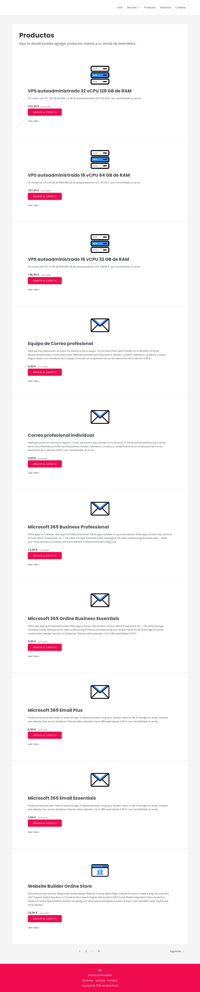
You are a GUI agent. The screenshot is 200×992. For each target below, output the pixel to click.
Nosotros (165, 7)
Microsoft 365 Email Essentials (62, 798)
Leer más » (34, 121)
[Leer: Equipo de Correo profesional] (100, 327)
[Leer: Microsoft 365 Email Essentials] (100, 782)
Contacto (181, 7)
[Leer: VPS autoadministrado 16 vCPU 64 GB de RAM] (100, 159)
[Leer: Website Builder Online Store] (100, 870)
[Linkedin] (100, 970)
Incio (119, 7)
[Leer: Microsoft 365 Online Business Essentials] (100, 602)
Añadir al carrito (45, 112)
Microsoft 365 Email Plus (55, 710)
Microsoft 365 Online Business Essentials (73, 618)
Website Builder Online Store (60, 886)
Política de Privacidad (100, 975)
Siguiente (177, 951)
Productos (150, 7)
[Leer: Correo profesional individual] (100, 419)
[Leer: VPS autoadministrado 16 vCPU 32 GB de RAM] (100, 243)
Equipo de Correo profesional (60, 343)
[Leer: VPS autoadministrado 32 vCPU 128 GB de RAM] (100, 75)
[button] (138, 7)
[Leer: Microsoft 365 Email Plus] (100, 694)
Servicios (100, 980)
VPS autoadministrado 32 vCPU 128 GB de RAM (80, 91)
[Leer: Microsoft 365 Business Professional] (100, 511)
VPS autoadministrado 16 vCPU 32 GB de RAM (78, 259)
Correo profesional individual (61, 435)
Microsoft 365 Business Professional (68, 527)
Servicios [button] (132, 7)
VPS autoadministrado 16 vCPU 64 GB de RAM (79, 175)
